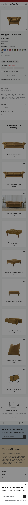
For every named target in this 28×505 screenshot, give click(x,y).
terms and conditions (21, 500)
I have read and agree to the (15, 500)
